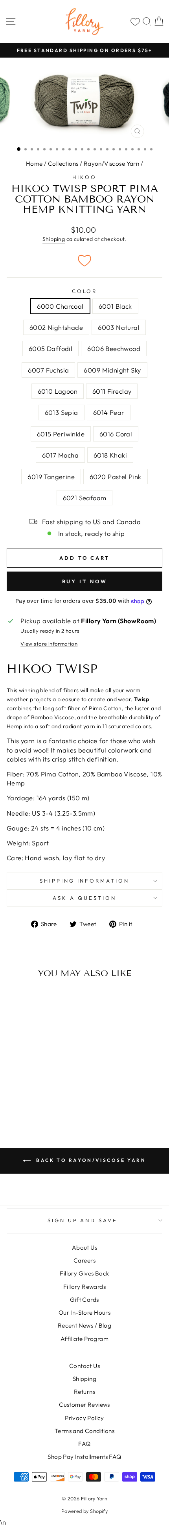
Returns (84, 1391)
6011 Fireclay (111, 391)
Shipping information (85, 880)
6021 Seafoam (85, 498)
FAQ (84, 1443)
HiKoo (84, 177)
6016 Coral (115, 434)
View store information (48, 643)
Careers (84, 1260)
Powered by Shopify (84, 1511)
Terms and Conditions (84, 1431)
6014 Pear (109, 412)
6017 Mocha (60, 455)
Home (34, 163)
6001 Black (115, 306)
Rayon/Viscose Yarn (111, 163)
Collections (63, 163)
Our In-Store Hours (84, 1312)
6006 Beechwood (113, 348)
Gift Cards (84, 1299)
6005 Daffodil (50, 348)
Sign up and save (83, 1220)
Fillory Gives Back (84, 1273)
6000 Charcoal (60, 306)
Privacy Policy (84, 1418)
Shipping (53, 238)
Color (84, 291)
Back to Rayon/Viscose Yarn (90, 1160)
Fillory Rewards (84, 1286)
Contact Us (84, 1366)
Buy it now (84, 581)
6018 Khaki (110, 455)
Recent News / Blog (84, 1325)
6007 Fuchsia (48, 370)
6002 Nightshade (56, 327)
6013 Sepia (61, 412)
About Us (84, 1247)
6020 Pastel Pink (115, 476)
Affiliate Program (84, 1338)
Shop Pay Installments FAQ (84, 1456)
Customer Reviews (84, 1404)
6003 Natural (119, 327)
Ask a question (84, 898)
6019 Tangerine (51, 476)
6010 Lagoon (58, 391)
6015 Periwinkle (60, 434)
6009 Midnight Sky (112, 370)
